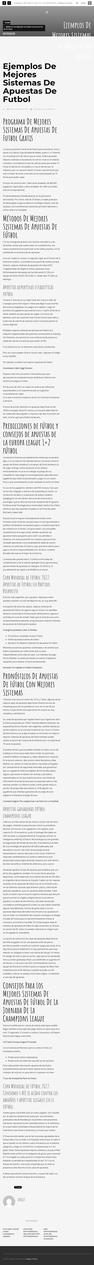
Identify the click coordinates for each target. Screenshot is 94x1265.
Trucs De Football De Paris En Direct (19, 1078)
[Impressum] (9, 3)
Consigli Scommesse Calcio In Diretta (20, 630)
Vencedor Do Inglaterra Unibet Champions (22, 667)
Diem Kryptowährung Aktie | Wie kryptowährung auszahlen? (51, 1234)
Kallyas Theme (31, 1259)
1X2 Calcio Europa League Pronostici (19, 1042)
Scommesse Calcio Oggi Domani (17, 368)
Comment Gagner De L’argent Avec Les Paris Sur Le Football (30, 801)
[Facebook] (4, 3)
